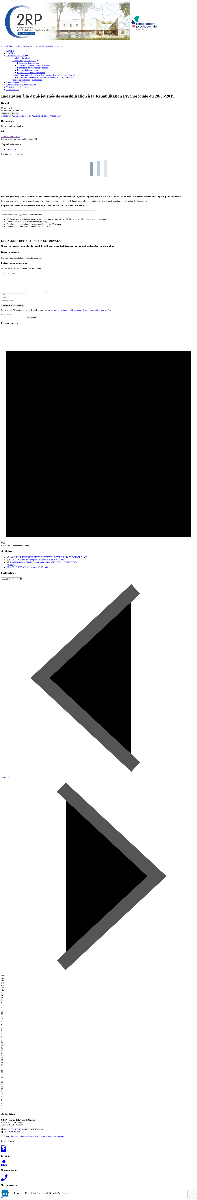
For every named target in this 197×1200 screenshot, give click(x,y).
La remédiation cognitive (27, 70)
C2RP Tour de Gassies (10, 136)
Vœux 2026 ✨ (13, 565)
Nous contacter (12, 89)
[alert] (98, 437)
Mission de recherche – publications (27, 80)
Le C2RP (10, 51)
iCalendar (36, 116)
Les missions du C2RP (16, 56)
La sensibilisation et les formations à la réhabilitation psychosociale (45, 77)
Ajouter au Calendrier (10, 113)
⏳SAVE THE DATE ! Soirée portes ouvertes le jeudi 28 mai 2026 (35, 560)
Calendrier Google (23, 116)
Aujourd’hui (6, 777)
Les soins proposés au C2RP (24, 60)
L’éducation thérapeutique (28, 63)
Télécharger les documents (17, 87)
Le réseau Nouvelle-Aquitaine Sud (21, 85)
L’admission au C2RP (15, 82)
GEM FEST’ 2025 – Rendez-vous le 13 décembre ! (28, 567)
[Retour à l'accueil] (158, 39)
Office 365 (45, 116)
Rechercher (6, 314)
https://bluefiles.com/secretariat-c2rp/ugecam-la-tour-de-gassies (37, 1136)
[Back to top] (2, 1198)
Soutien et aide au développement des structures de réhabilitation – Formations (45, 75)
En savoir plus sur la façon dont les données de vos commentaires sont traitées (78, 310)
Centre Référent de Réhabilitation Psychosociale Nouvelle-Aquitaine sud (32, 46)
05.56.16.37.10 (14, 1129)
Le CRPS (10, 53)
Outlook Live (56, 116)
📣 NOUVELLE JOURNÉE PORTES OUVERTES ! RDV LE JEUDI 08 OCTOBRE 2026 (46, 557)
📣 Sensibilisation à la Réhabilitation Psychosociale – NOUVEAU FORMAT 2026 (41, 562)
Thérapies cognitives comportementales (33, 65)
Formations (11, 149)
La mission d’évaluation (22, 58)
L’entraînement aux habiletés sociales (33, 68)
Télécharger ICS (8, 116)
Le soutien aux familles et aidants (31, 72)
